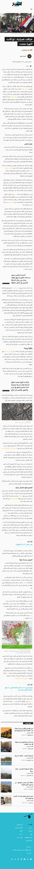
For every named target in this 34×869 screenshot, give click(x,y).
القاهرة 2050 (14, 499)
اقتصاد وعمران (27, 50)
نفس (7, 673)
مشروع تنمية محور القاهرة (21, 678)
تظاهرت (25, 583)
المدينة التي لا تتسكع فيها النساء (9, 448)
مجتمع (30, 831)
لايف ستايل (19, 837)
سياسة (30, 828)
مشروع (30, 701)
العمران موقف (24, 89)
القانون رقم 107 (8, 351)
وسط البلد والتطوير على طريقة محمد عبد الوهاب (21, 742)
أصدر (15, 194)
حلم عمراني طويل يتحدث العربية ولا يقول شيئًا (21, 796)
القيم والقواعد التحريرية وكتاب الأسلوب (21, 850)
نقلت (31, 615)
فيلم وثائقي (14, 97)
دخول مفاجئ (29, 841)
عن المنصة (28, 847)
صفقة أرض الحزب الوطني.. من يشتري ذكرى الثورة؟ (20, 782)
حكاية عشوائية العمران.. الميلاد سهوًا (24, 769)
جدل (13, 701)
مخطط (20, 496)
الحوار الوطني (11, 202)
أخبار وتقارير (19, 825)
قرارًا (26, 671)
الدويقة (27, 604)
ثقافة (21, 831)
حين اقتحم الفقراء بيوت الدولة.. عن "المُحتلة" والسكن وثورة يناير (17, 728)
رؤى (31, 834)
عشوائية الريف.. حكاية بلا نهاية (25, 756)
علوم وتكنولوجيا (28, 837)
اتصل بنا (29, 853)
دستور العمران (15, 288)
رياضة (21, 834)
